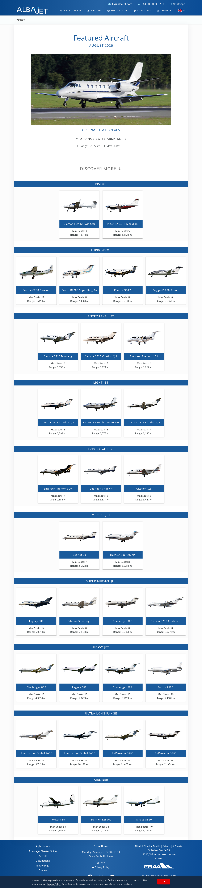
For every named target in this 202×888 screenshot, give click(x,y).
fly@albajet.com (122, 4)
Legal (102, 862)
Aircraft (95, 10)
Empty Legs (144, 10)
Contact (165, 10)
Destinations (118, 10)
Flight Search (72, 10)
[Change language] (180, 11)
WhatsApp (178, 4)
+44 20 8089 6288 (152, 4)
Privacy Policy (102, 867)
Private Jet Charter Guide (43, 851)
